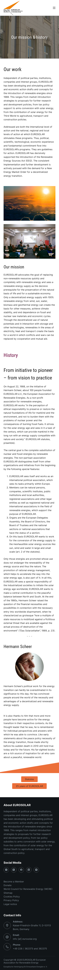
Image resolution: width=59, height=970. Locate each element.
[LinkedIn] (29, 870)
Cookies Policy (12, 896)
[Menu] (54, 8)
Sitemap (8, 892)
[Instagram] (6, 870)
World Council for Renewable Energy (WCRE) (28, 889)
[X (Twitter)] (13, 870)
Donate (7, 885)
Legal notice (10, 904)
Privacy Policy (11, 900)
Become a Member (14, 881)
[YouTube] (36, 870)
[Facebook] (21, 870)
